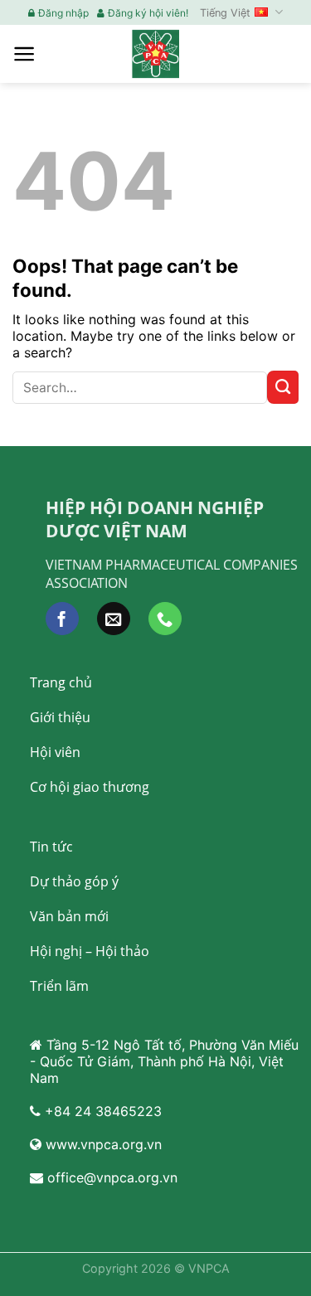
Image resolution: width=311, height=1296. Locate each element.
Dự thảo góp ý (74, 881)
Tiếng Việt (225, 13)
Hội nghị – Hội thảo (89, 951)
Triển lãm (59, 986)
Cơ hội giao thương (89, 787)
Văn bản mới (69, 916)
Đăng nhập (63, 13)
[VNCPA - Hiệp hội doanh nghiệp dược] (156, 53)
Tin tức (51, 846)
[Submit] (283, 387)
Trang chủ (61, 682)
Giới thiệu (60, 717)
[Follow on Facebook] (62, 618)
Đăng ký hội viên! (148, 13)
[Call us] (165, 618)
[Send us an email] (113, 618)
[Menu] (24, 54)
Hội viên (55, 752)
